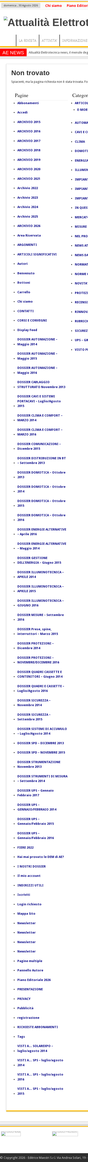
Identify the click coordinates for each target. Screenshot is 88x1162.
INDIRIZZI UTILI (30, 885)
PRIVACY (24, 999)
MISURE (81, 226)
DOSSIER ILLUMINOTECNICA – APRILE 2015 (40, 589)
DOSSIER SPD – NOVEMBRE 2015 (41, 752)
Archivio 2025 (27, 216)
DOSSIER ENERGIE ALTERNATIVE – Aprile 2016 (41, 532)
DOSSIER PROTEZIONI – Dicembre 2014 (35, 646)
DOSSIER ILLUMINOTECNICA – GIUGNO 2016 (40, 603)
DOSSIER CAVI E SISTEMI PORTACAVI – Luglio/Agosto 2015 (39, 401)
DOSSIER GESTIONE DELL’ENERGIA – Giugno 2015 (39, 560)
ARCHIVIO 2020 (28, 169)
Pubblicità (25, 1008)
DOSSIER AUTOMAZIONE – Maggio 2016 (37, 370)
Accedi (22, 112)
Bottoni (23, 282)
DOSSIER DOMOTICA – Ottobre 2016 (41, 517)
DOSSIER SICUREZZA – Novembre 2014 (34, 703)
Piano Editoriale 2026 (34, 980)
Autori (22, 264)
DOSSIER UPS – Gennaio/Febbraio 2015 (35, 821)
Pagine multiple (29, 961)
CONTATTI (25, 311)
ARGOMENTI (27, 245)
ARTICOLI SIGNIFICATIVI (37, 254)
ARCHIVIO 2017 (28, 141)
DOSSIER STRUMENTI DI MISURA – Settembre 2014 (42, 778)
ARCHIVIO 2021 (28, 179)
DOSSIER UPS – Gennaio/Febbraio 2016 (35, 835)
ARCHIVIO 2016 (28, 131)
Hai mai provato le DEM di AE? (40, 857)
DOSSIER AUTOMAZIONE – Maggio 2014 (37, 341)
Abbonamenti (28, 103)
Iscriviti (23, 894)
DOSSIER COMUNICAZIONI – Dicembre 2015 (39, 446)
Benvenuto (26, 273)
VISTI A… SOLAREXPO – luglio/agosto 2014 (35, 1048)
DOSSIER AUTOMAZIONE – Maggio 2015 (37, 356)
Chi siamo (53, 6)
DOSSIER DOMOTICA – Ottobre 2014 (41, 489)
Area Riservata (29, 235)
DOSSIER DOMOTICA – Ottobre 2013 (41, 475)
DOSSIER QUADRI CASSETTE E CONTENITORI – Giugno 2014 (39, 674)
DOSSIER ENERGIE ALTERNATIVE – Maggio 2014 (41, 546)
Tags (21, 1036)
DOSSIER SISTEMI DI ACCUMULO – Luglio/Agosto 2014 (42, 731)
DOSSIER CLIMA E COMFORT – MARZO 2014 (40, 418)
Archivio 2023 (27, 197)
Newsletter (26, 923)
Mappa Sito (26, 913)
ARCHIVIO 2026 (28, 226)
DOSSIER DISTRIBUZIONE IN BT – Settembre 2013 (41, 460)
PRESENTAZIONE (30, 989)
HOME (9, 41)
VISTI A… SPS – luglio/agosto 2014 (40, 1062)
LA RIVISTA (27, 40)
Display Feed (27, 330)
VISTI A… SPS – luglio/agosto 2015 (40, 1091)
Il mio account (29, 876)
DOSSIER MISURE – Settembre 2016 (40, 617)
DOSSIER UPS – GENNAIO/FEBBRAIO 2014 (36, 807)
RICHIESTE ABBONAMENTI (37, 1027)
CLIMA (80, 141)
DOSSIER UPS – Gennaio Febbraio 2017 (35, 793)
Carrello (23, 292)
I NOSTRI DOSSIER (31, 866)
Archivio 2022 (27, 188)
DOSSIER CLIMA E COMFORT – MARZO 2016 (40, 432)
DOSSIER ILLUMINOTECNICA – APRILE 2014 (40, 574)
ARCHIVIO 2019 (28, 160)
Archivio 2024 (27, 207)
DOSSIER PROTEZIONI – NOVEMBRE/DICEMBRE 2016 (38, 660)
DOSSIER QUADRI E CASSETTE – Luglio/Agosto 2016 (40, 688)
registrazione (28, 1018)
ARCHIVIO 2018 (28, 150)
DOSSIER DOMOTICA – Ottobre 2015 (41, 503)
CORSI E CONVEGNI (32, 320)
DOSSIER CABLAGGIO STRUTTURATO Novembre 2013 (41, 384)
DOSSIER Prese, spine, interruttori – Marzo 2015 (37, 631)
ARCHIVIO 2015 (28, 122)
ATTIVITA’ (49, 40)
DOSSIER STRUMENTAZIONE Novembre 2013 (38, 764)
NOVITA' (81, 283)
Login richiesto (29, 904)
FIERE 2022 (25, 847)
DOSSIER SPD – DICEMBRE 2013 (40, 743)
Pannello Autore (30, 970)
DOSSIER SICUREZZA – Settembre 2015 (34, 717)
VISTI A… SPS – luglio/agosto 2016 (40, 1077)
